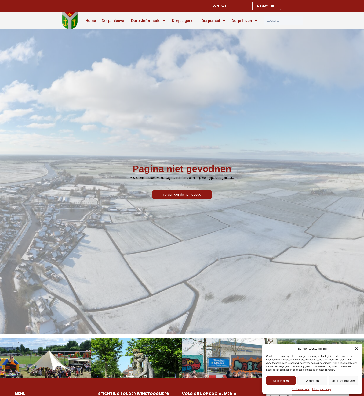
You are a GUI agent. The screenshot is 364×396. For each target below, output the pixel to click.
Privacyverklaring (321, 389)
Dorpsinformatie (145, 21)
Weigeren (312, 381)
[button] (356, 349)
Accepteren (281, 381)
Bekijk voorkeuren (343, 381)
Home (91, 21)
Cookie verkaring (301, 389)
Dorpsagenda (184, 21)
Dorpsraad (210, 21)
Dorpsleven (241, 21)
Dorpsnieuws (113, 21)
